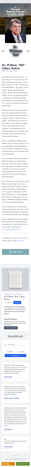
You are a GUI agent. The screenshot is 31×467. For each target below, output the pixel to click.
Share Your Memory (10, 328)
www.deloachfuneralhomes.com (12, 229)
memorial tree (22, 238)
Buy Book (17, 302)
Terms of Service (20, 459)
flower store (20, 240)
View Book (8, 302)
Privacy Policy (11, 459)
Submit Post (15, 355)
